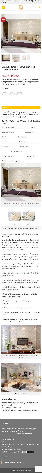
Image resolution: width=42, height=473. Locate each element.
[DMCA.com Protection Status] (28, 452)
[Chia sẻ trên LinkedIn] (20, 93)
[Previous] (4, 33)
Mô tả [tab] (4, 107)
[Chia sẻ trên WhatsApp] (3, 93)
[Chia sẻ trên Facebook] (6, 93)
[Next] (37, 33)
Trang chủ (4, 64)
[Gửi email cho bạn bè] (13, 93)
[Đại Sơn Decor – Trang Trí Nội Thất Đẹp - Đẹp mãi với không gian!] (21, 7)
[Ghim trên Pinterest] (17, 93)
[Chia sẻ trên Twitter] (10, 93)
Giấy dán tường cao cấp (15, 462)
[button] (3, 7)
